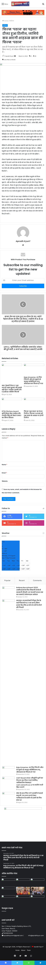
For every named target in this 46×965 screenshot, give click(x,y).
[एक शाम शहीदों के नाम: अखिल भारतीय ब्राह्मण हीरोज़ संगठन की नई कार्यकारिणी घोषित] (8, 890)
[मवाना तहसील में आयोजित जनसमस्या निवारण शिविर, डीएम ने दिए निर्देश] (37, 899)
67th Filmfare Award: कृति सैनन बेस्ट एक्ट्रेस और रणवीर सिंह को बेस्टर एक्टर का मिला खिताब (11, 414)
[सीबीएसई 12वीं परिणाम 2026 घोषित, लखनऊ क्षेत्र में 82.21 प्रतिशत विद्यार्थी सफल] (37, 890)
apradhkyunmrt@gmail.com (13, 935)
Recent (22, 580)
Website (5, 481)
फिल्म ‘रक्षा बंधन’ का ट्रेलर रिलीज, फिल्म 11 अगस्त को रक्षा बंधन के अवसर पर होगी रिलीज (33, 414)
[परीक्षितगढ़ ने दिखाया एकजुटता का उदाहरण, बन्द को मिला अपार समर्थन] (8, 899)
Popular (7, 580)
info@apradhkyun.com (34, 935)
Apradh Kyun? (9, 56)
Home (6, 21)
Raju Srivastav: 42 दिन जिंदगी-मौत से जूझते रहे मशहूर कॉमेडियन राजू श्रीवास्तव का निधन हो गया (33, 380)
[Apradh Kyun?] (19, 4)
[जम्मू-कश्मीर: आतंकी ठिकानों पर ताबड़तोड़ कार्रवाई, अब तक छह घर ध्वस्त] (23, 899)
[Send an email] (15, 56)
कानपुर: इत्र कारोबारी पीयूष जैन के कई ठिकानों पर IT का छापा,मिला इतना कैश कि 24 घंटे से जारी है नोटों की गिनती (29, 603)
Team (29, 950)
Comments (37, 580)
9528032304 (8, 933)
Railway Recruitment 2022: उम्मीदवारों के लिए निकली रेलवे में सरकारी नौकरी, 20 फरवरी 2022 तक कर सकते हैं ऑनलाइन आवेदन (29, 591)
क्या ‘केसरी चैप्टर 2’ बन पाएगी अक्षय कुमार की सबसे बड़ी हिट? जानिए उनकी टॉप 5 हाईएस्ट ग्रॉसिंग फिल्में (12, 388)
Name (4, 464)
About (23, 950)
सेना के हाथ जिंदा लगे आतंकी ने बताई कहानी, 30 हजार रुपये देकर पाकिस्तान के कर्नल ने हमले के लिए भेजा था (29, 796)
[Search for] (43, 4)
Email (4, 473)
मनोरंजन (11, 21)
